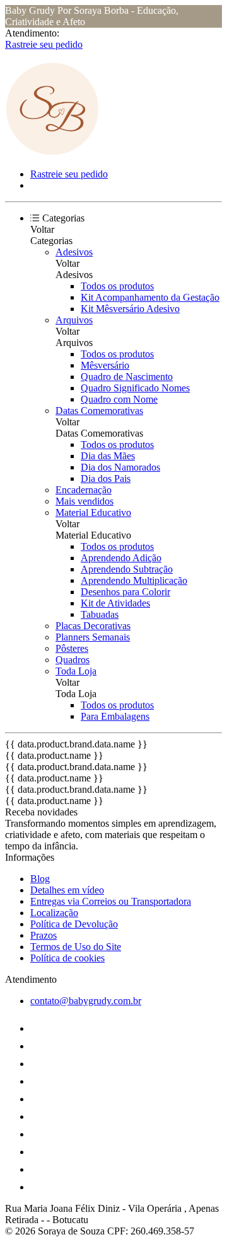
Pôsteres (71, 648)
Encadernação (83, 489)
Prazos (43, 935)
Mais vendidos (84, 501)
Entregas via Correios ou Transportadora (110, 901)
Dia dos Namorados (120, 467)
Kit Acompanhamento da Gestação (150, 297)
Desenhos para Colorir (125, 591)
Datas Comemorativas (99, 410)
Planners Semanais (92, 637)
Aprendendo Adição (121, 557)
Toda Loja (75, 671)
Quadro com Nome (119, 399)
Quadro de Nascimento (127, 376)
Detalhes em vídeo (67, 890)
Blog (40, 878)
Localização (54, 912)
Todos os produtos (117, 286)
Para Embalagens (115, 716)
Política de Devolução (74, 924)
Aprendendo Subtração (127, 569)
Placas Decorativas (93, 625)
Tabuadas (100, 614)
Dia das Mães (108, 455)
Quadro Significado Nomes (135, 388)
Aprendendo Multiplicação (134, 580)
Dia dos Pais (106, 478)
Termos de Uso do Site (75, 946)
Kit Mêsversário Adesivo (130, 308)
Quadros (72, 659)
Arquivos (74, 320)
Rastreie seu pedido (44, 44)
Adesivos (74, 252)
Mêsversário (105, 365)
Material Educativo (93, 512)
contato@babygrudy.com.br (85, 1000)
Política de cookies (67, 958)
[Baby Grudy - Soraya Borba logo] (52, 152)
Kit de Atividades (115, 603)
